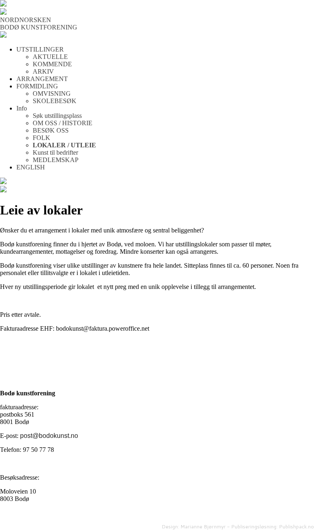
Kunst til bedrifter (55, 152)
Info (21, 108)
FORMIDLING (37, 86)
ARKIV (43, 71)
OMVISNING (52, 93)
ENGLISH (30, 167)
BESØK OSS (51, 130)
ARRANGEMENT (42, 78)
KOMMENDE (52, 64)
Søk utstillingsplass (57, 115)
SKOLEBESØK (54, 100)
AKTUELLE (50, 56)
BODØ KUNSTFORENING (38, 27)
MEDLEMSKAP (55, 159)
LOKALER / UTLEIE (64, 145)
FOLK (41, 137)
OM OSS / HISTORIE (62, 123)
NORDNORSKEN (25, 19)
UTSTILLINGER (40, 49)
